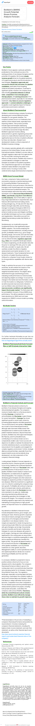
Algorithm (4, 29)
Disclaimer (19, 29)
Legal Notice (20, 713)
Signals (10, 711)
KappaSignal (7, 2)
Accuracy (9, 29)
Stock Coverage (7, 713)
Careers (14, 713)
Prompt (31, 2)
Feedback (20, 715)
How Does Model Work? (18, 711)
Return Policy (27, 713)
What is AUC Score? (17, 46)
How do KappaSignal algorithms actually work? (17, 340)
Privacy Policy (6, 715)
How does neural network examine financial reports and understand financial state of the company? (16, 636)
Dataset (14, 29)
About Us (5, 711)
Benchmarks (13, 715)
